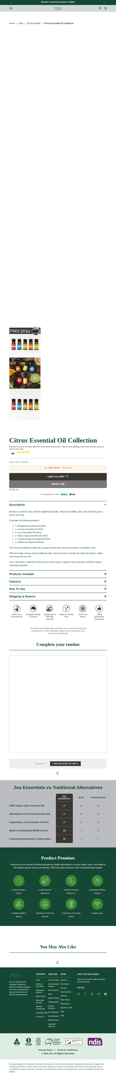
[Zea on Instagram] (85, 994)
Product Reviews (51, 1007)
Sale (62, 1016)
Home (12, 23)
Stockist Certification (40, 1008)
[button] (62, 452)
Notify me (58, 484)
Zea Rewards (53, 1016)
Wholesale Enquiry (40, 1001)
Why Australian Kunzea (54, 985)
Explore (53, 974)
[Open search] (100, 8)
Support (40, 974)
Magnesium (65, 1004)
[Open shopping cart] (105, 8)
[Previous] (12, 2)
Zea (51, 1053)
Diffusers (64, 996)
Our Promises (53, 990)
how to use (17, 588)
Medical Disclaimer (40, 985)
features (15, 581)
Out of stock (18, 462)
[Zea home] (58, 8)
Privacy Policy (45, 1050)
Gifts (62, 1012)
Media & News (53, 998)
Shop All (64, 980)
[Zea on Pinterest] (92, 994)
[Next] (104, 2)
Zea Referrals (53, 1012)
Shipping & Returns (22, 596)
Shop (20, 23)
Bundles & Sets (66, 1008)
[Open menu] (11, 8)
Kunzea (63, 988)
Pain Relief (65, 984)
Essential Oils (66, 992)
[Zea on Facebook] (78, 994)
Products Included (21, 574)
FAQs (38, 980)
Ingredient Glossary (52, 1025)
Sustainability (53, 1002)
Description (17, 504)
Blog (50, 994)
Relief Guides (53, 1020)
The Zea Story (53, 980)
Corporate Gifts (42, 1013)
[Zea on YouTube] (98, 994)
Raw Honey (65, 1000)
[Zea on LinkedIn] (105, 994)
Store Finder (40, 996)
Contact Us (40, 1017)
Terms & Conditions (67, 1050)
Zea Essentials (33, 23)
